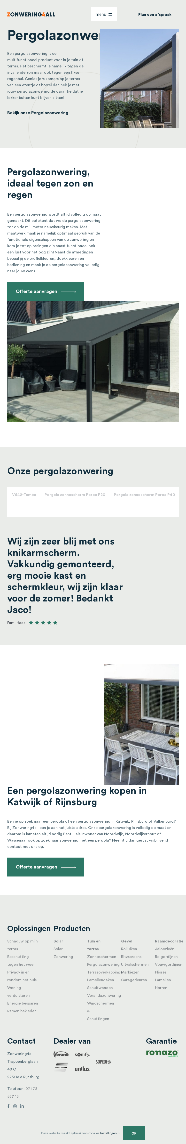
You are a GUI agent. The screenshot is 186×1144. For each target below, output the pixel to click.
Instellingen (108, 1133)
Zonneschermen (101, 957)
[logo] (31, 14)
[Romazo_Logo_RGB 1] (162, 1052)
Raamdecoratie (169, 941)
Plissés (160, 972)
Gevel (126, 941)
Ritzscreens (131, 957)
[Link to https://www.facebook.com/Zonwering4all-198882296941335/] (8, 1106)
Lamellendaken (100, 980)
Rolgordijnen (166, 957)
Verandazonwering (104, 996)
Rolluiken (129, 949)
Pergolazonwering (103, 964)
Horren (161, 988)
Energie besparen (22, 1003)
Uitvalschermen (135, 964)
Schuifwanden (100, 988)
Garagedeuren (134, 980)
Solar (58, 941)
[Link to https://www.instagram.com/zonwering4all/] (15, 1106)
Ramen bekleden (22, 1011)
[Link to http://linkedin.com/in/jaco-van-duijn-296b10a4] (22, 1106)
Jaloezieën (164, 949)
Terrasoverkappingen (106, 972)
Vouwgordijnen (168, 964)
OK (134, 1133)
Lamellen (163, 980)
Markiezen (130, 972)
